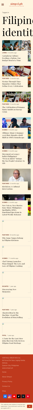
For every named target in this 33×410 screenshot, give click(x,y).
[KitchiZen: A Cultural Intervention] (16, 179)
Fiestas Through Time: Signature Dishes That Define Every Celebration (12, 83)
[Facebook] (5, 396)
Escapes (5, 286)
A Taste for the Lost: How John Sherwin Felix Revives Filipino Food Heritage (13, 340)
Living (4, 52)
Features (5, 78)
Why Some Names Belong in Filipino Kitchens (12, 239)
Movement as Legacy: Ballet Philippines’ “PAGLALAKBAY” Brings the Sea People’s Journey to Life (13, 158)
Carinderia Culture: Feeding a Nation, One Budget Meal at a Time (11, 58)
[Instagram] (10, 396)
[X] (23, 396)
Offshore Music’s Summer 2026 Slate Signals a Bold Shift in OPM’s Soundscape (13, 135)
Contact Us (6, 386)
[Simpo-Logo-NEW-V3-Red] (16, 4)
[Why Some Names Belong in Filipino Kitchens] (16, 230)
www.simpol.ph (7, 368)
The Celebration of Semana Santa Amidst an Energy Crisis (13, 109)
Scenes (5, 130)
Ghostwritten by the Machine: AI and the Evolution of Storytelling (12, 315)
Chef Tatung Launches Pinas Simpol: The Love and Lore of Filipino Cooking (13, 263)
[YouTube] (14, 396)
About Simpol (7, 377)
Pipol (4, 335)
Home (4, 372)
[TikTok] (19, 396)
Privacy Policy (7, 381)
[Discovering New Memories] (16, 282)
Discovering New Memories (9, 290)
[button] (2, 4)
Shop (4, 391)
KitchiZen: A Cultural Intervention (11, 187)
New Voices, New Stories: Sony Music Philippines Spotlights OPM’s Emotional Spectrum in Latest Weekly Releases (12, 210)
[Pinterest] (28, 396)
